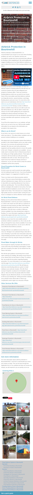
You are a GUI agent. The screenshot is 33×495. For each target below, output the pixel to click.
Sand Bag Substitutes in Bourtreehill (13, 477)
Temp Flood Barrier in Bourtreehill (13, 471)
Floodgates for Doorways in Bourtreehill (14, 474)
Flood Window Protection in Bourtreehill (14, 484)
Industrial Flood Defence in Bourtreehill (12, 489)
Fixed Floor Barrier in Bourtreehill (12, 472)
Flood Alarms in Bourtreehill (11, 476)
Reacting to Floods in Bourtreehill (12, 467)
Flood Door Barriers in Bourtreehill (13, 479)
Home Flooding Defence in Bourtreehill (12, 488)
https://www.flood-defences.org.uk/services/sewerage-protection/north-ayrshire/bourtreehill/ (16, 342)
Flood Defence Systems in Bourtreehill (12, 462)
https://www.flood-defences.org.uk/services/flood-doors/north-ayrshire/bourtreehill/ (14, 332)
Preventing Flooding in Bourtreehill (13, 465)
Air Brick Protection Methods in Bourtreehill (15, 481)
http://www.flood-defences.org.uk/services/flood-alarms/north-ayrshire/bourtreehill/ (16, 103)
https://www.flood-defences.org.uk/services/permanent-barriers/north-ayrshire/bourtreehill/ (16, 298)
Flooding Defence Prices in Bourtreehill (12, 486)
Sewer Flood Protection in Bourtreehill (14, 483)
